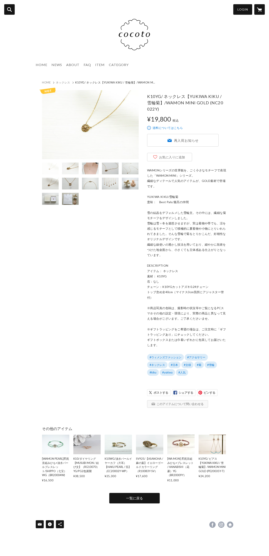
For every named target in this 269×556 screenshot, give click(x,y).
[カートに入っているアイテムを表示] (259, 9)
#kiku (153, 372)
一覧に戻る (134, 498)
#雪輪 (210, 365)
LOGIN (242, 9)
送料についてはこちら (168, 128)
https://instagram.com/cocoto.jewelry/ (221, 525)
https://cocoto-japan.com (230, 525)
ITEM (100, 65)
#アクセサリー (196, 357)
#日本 (174, 365)
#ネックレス (157, 365)
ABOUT (72, 65)
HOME (41, 65)
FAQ (87, 65)
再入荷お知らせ (186, 140)
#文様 (187, 365)
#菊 (199, 365)
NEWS (56, 65)
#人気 (182, 372)
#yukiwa (167, 372)
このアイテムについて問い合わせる (180, 404)
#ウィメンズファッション (165, 357)
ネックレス (63, 82)
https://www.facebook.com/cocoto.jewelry (212, 525)
